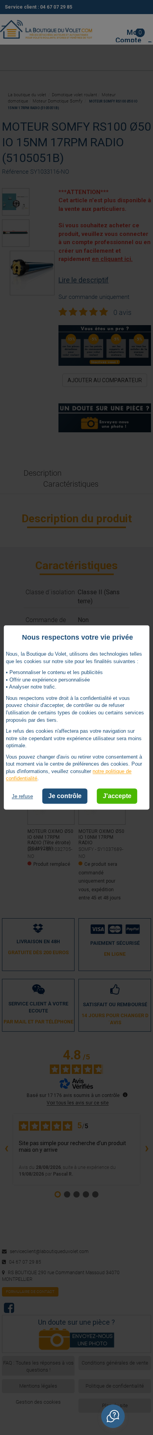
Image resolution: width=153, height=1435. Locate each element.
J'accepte (117, 796)
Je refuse (22, 796)
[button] (113, 1416)
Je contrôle (65, 796)
